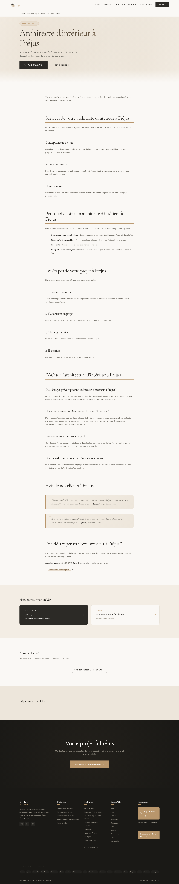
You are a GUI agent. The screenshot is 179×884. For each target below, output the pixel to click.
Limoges (155, 872)
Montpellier (115, 841)
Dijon (125, 872)
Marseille (114, 816)
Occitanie (87, 826)
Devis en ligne (62, 65)
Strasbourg (115, 834)
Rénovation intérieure (65, 812)
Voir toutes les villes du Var (88, 670)
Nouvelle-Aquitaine (91, 822)
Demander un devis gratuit (59, 569)
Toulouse (114, 823)
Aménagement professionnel (68, 819)
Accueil (97, 5)
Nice (112, 827)
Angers (132, 872)
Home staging (62, 823)
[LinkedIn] (33, 824)
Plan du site (144, 880)
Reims (110, 872)
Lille (112, 837)
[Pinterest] (27, 824)
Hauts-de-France (90, 833)
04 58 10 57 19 (35, 65)
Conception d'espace (65, 808)
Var (52, 14)
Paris (112, 808)
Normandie (88, 844)
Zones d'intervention (126, 5)
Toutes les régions (91, 847)
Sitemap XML (155, 880)
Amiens (146, 872)
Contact (162, 5)
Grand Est (88, 829)
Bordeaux (114, 819)
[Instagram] (21, 824)
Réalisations (146, 5)
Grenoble (117, 872)
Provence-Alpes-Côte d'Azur (38, 14)
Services (108, 5)
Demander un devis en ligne (148, 835)
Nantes (113, 830)
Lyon (112, 812)
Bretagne (87, 837)
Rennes (102, 872)
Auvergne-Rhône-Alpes (93, 812)
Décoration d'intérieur (65, 816)
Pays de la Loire (90, 840)
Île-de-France (89, 808)
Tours (139, 872)
